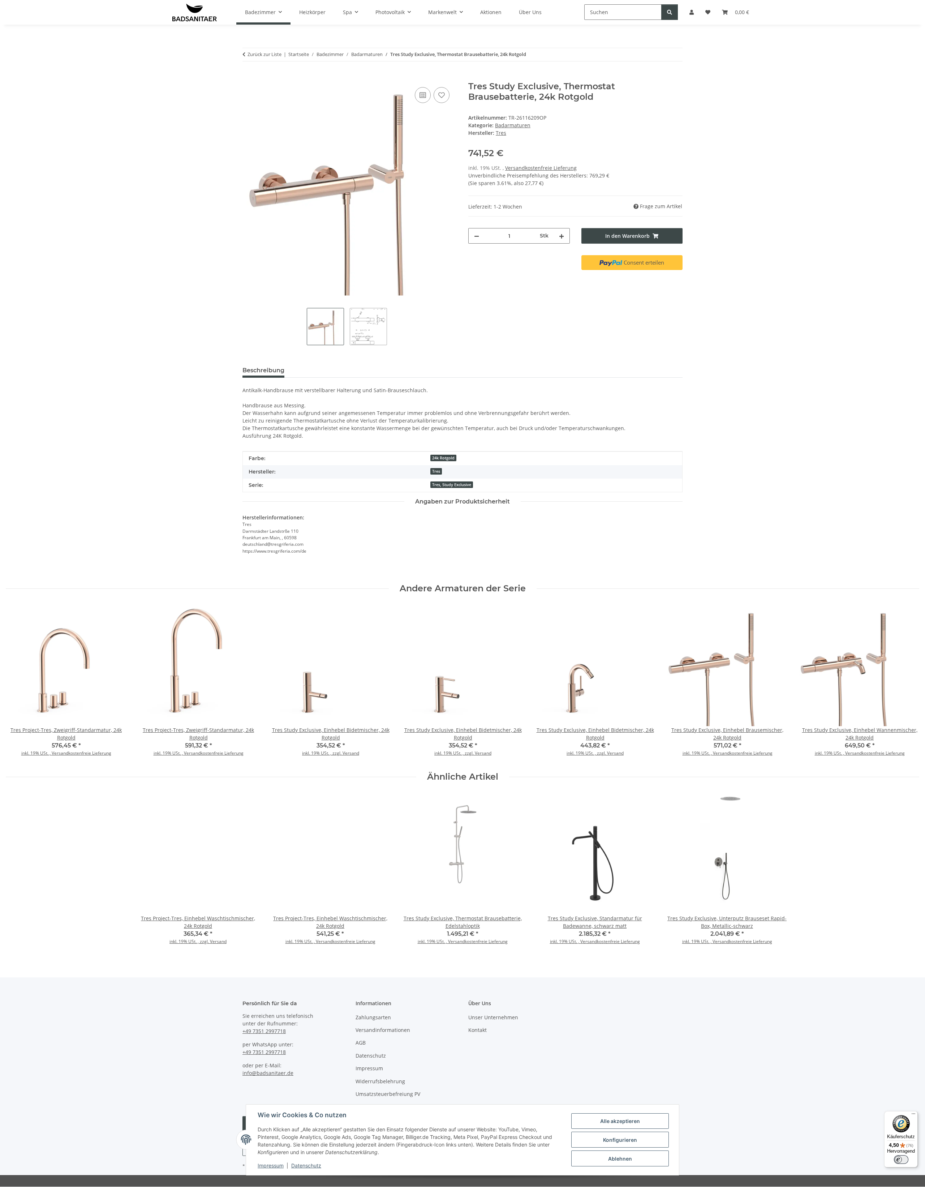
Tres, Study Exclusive (451, 484)
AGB (361, 1042)
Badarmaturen (512, 125)
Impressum (271, 1165)
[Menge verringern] (477, 235)
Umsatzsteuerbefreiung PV (388, 1093)
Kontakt (477, 1030)
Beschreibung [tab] (263, 370)
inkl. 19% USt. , (36, 753)
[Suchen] (669, 12)
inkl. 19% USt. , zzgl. (322, 753)
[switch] (901, 1159)
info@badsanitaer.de (267, 1073)
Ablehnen (620, 1159)
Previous (18, 682)
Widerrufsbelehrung (380, 1081)
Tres (436, 471)
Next (907, 682)
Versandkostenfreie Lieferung (541, 167)
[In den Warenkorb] (248, 77)
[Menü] (913, 1115)
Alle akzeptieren (620, 1121)
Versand (351, 753)
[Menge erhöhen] (561, 235)
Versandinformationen (383, 1030)
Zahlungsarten (373, 1017)
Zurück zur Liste (264, 54)
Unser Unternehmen (493, 1017)
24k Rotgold (443, 457)
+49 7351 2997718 (264, 1031)
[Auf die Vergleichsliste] (423, 95)
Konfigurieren (620, 1140)
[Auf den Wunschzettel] (441, 95)
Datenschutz (306, 1165)
